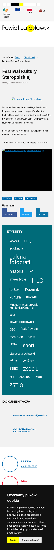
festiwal (7, 198)
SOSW (13, 344)
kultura (18, 198)
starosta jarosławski (22, 353)
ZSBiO (13, 368)
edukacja (16, 248)
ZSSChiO (24, 377)
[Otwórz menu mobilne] (49, 40)
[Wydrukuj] (32, 90)
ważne (28, 361)
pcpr (12, 314)
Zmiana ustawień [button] (30, 540)
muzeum (31, 296)
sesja (31, 336)
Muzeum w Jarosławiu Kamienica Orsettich (23, 306)
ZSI (11, 377)
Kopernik (32, 289)
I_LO (38, 280)
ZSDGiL (30, 369)
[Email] (38, 90)
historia (16, 271)
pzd (12, 329)
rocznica (16, 337)
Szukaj (51, 9)
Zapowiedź (31, 198)
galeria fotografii (20, 259)
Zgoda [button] (13, 540)
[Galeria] (50, 90)
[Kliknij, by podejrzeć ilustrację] (27, 99)
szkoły (13, 360)
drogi (28, 241)
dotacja (14, 240)
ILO (31, 270)
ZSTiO (16, 385)
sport (28, 345)
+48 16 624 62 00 (29, 466)
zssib (38, 377)
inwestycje (17, 279)
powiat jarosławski (21, 322)
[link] (42, 11)
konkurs (14, 289)
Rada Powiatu (29, 329)
